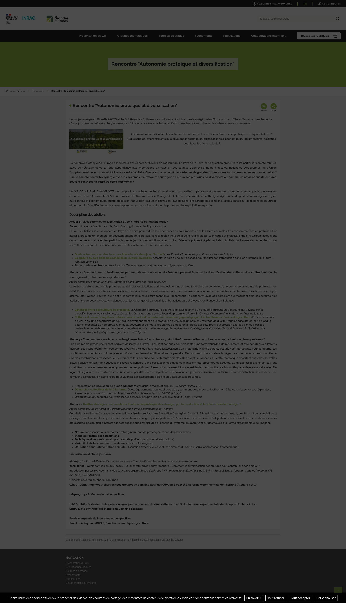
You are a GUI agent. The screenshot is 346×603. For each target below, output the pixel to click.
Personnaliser (326, 598)
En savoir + (253, 598)
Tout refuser (275, 598)
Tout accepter (300, 598)
